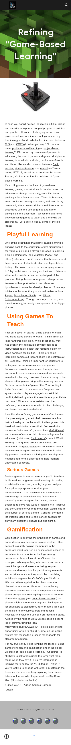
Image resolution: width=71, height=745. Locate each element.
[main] (35, 44)
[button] (4, 5)
